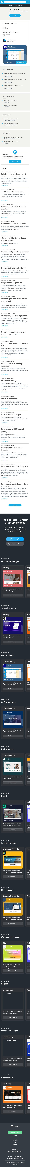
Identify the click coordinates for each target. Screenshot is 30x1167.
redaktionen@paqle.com (15, 1151)
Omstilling (7, 1083)
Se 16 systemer (12, 877)
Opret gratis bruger (15, 1132)
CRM (4, 943)
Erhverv (15, 1142)
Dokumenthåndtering (11, 849)
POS (4, 802)
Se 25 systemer (12, 1111)
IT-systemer (19, 5)
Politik (15, 1144)
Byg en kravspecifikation (15, 544)
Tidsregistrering (9, 661)
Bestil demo (15, 162)
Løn (28, 661)
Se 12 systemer (12, 595)
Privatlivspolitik (18, 1157)
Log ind (15, 1136)
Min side (11, 5)
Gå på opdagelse (15, 539)
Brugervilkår (10, 1158)
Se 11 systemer (12, 971)
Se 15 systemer (12, 830)
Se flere (15, 505)
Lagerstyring (8, 990)
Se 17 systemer (12, 689)
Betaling (6, 567)
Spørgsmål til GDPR (18, 1158)
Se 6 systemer (12, 1018)
